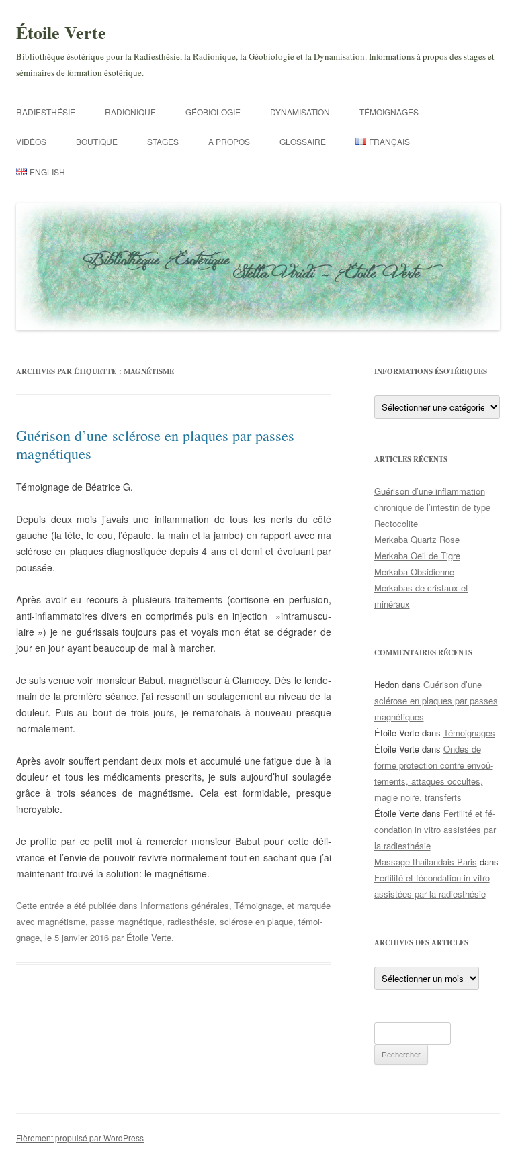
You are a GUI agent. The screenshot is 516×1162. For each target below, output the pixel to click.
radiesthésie (190, 921)
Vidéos (31, 141)
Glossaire (303, 141)
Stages (163, 141)
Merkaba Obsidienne (414, 571)
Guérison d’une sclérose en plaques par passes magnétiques (155, 444)
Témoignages (389, 111)
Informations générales (184, 905)
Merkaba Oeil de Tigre (417, 555)
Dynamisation (300, 111)
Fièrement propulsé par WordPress (80, 1137)
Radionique (130, 111)
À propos (229, 141)
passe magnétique (126, 921)
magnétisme (61, 921)
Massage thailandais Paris (425, 861)
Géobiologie (213, 111)
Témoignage (258, 905)
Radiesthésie (45, 111)
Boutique (97, 141)
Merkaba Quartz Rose (417, 539)
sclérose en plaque (256, 921)
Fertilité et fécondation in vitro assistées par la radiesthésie (435, 829)
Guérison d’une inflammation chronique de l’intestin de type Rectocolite (432, 507)
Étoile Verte (61, 32)
